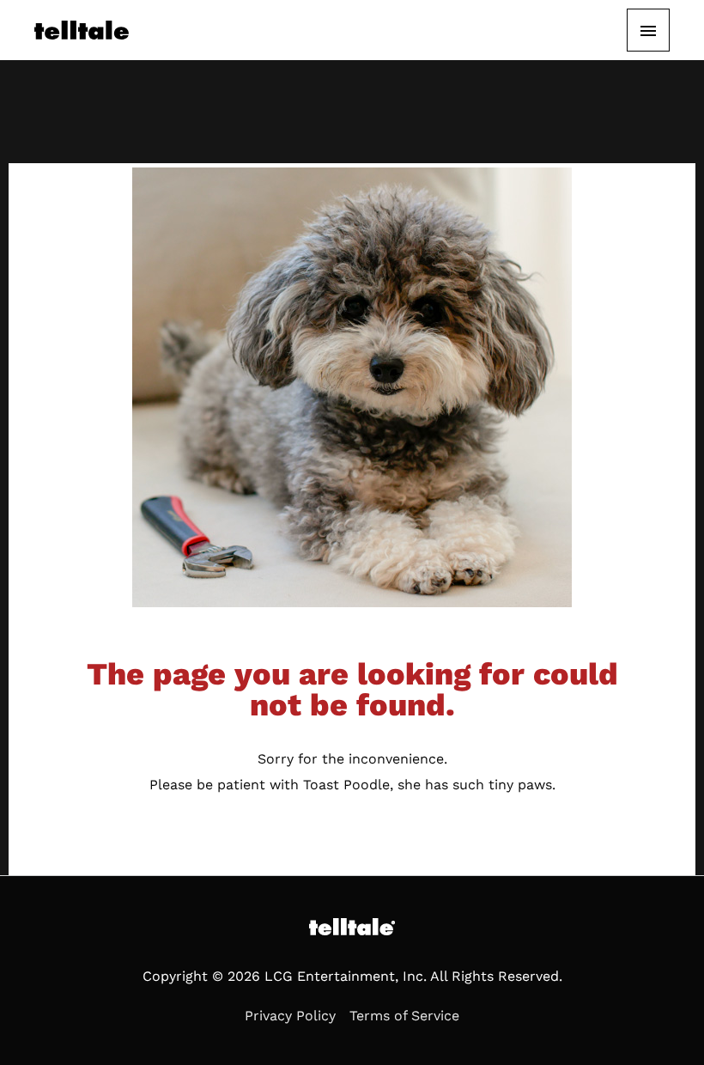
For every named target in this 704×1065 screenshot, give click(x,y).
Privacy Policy (290, 1015)
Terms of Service (404, 1015)
